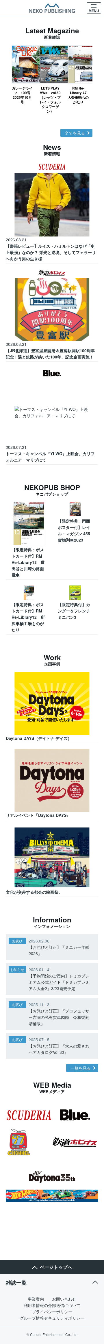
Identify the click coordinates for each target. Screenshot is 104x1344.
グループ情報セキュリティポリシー (52, 1318)
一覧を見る (80, 1068)
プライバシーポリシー (52, 1311)
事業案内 (36, 1299)
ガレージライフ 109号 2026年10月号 (22, 95)
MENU (94, 11)
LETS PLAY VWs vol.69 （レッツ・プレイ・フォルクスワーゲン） (50, 99)
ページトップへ (56, 1267)
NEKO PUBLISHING (52, 8)
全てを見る (75, 133)
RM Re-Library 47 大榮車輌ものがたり (78, 95)
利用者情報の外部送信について (52, 1305)
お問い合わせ (64, 1299)
